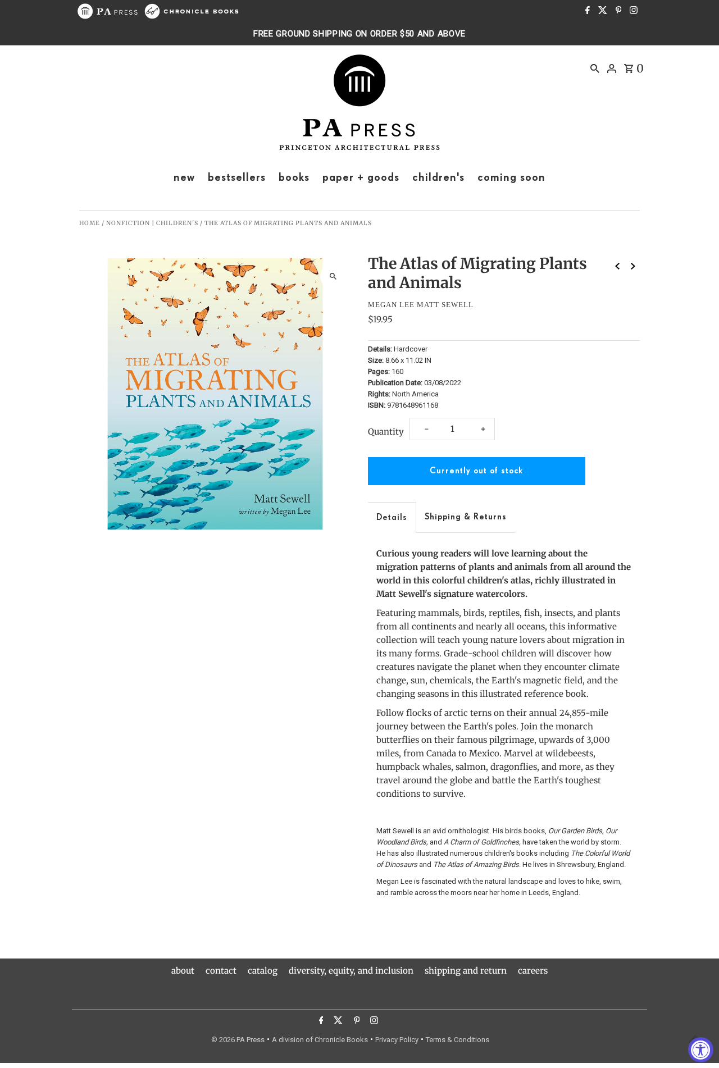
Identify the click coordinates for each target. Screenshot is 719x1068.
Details (391, 517)
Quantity (386, 431)
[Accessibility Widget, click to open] (700, 1049)
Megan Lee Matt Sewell (421, 304)
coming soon (511, 177)
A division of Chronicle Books (320, 1039)
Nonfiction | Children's (152, 223)
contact (221, 970)
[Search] (595, 68)
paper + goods (360, 177)
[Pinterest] (617, 11)
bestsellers (237, 177)
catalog (262, 970)
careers (533, 970)
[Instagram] (632, 11)
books (294, 177)
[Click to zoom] (332, 276)
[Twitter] (601, 11)
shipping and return (466, 970)
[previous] (617, 266)
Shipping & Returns (466, 517)
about (182, 970)
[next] (633, 266)
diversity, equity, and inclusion (351, 970)
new (184, 177)
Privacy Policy (396, 1039)
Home (89, 223)
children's (438, 177)
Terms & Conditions (457, 1039)
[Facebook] (586, 11)
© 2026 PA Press (238, 1039)
